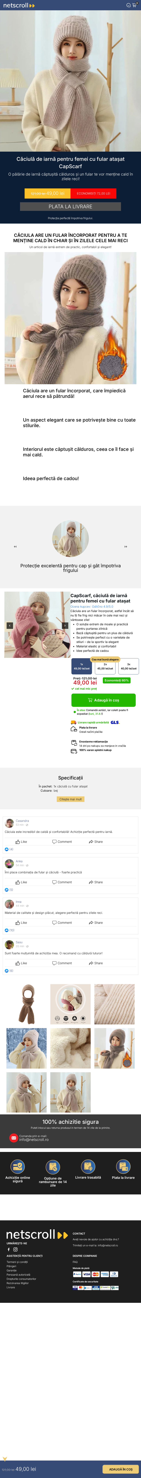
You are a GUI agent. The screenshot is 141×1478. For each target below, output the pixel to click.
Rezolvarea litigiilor (18, 1283)
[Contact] (128, 5)
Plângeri (11, 1266)
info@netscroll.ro (34, 1138)
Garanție (12, 1270)
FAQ (75, 1261)
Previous (10, 628)
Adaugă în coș (106, 700)
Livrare (11, 1287)
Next (65, 628)
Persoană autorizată (18, 1274)
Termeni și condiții (17, 1261)
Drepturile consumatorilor (21, 1278)
